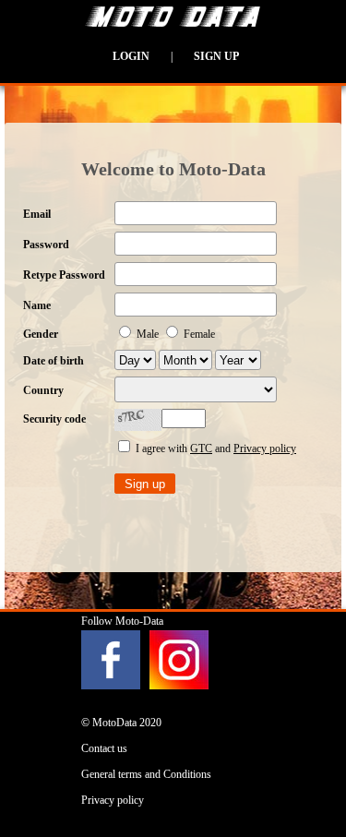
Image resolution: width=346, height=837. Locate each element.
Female (198, 334)
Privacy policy (264, 448)
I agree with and (214, 448)
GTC (201, 448)
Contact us (104, 748)
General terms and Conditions (146, 774)
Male (147, 334)
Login (131, 56)
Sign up (216, 56)
